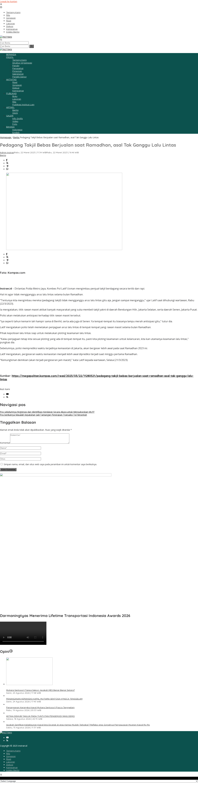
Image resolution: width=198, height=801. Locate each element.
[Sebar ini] (6, 160)
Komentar (5, 442)
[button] (31, 46)
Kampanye (11, 767)
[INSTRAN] (6, 36)
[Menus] (1, 4)
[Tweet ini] (7, 163)
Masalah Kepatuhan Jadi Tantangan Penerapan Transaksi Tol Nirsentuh (43, 414)
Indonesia (17, 129)
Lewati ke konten (8, 1)
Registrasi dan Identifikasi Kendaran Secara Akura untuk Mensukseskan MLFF (47, 411)
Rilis (8, 753)
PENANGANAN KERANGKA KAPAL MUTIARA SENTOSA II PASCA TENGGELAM (44, 698)
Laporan (10, 761)
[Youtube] (7, 394)
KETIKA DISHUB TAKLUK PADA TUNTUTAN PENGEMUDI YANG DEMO (40, 716)
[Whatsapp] (7, 169)
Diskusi (9, 764)
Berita (3, 155)
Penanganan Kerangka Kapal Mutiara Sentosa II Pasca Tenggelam (40, 707)
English (15, 132)
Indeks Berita (12, 770)
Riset (8, 759)
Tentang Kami (13, 750)
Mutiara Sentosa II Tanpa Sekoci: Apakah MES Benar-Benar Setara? (40, 690)
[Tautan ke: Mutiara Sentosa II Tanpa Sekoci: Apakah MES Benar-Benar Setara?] (29, 684)
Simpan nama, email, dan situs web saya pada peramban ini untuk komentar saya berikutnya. (50, 464)
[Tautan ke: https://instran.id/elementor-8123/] (11, 651)
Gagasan (11, 756)
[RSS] (7, 397)
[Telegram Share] (7, 166)
